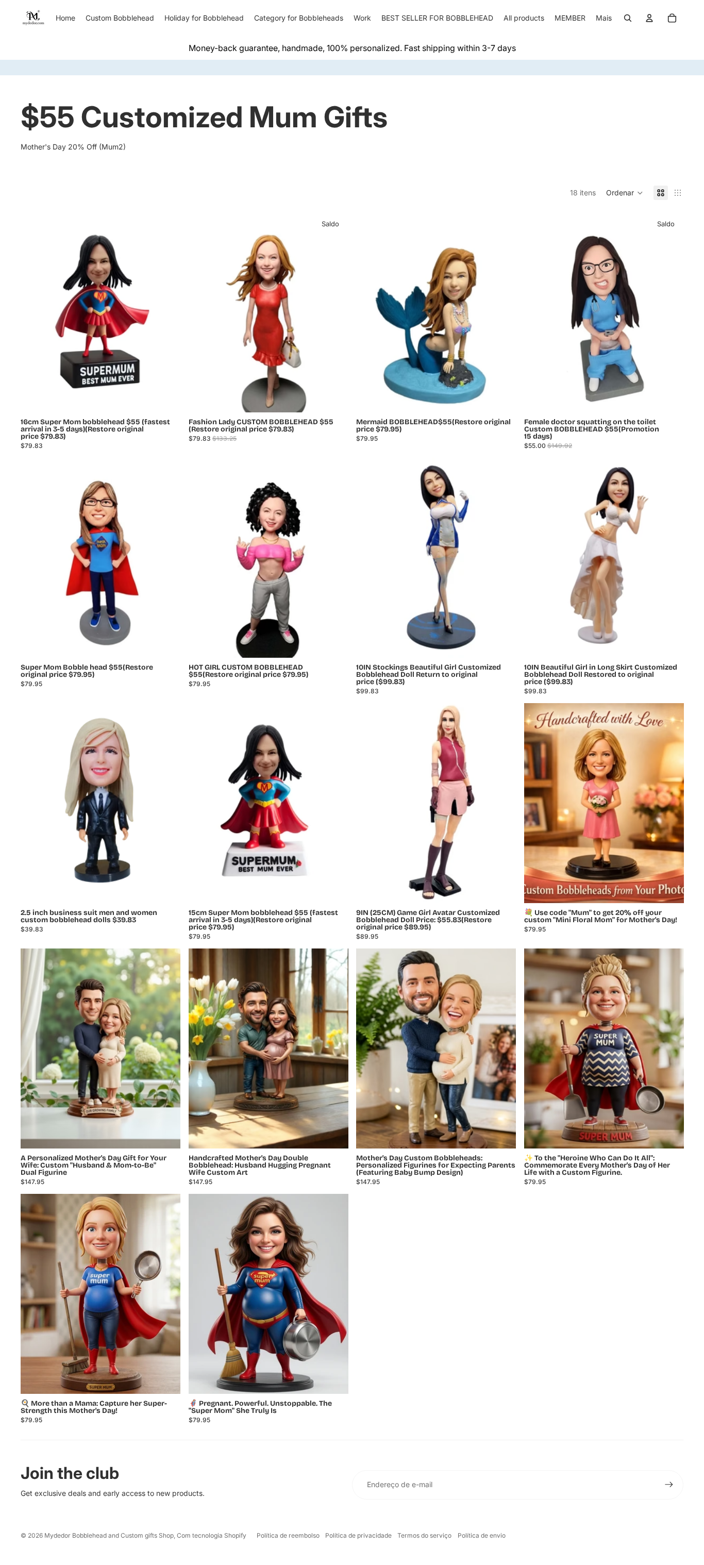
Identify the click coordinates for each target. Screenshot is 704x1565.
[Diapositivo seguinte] (500, 557)
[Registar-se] (669, 1484)
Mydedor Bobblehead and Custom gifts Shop (109, 1535)
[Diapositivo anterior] (371, 557)
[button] (624, 192)
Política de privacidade (358, 1535)
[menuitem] (604, 18)
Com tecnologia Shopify (211, 1535)
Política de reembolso (288, 1535)
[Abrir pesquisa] (627, 18)
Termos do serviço (424, 1535)
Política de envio (482, 1535)
